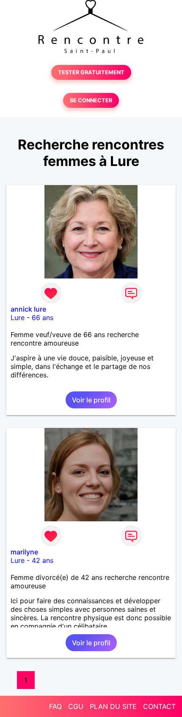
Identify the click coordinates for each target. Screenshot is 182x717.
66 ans (42, 317)
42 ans (42, 560)
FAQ (55, 706)
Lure (18, 317)
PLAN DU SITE (113, 706)
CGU (75, 706)
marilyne (24, 552)
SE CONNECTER (91, 100)
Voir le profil (91, 400)
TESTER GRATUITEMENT (91, 72)
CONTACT (159, 706)
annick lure (28, 309)
